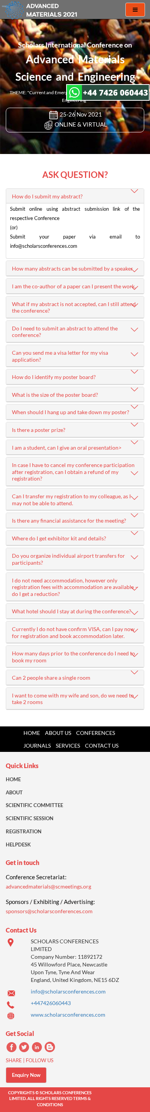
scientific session (29, 818)
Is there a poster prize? (38, 430)
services (68, 745)
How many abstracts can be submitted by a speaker (72, 268)
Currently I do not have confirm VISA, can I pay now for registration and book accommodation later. (73, 632)
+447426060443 (51, 1003)
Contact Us (101, 745)
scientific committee (34, 805)
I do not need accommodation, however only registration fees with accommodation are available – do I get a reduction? (75, 587)
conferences (95, 732)
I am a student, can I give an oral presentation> (67, 447)
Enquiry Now (26, 1075)
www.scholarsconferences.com (68, 1014)
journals (37, 745)
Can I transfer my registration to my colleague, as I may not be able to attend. (71, 499)
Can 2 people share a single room (51, 677)
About (14, 792)
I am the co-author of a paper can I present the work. (74, 286)
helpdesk (18, 844)
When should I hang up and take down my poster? (70, 412)
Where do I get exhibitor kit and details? (59, 538)
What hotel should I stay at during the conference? (71, 611)
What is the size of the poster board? (55, 394)
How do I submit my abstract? (47, 196)
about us (58, 732)
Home (31, 732)
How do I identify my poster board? (54, 377)
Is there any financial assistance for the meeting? (69, 520)
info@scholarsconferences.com (68, 991)
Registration (24, 831)
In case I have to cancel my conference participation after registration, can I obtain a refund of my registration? (73, 472)
